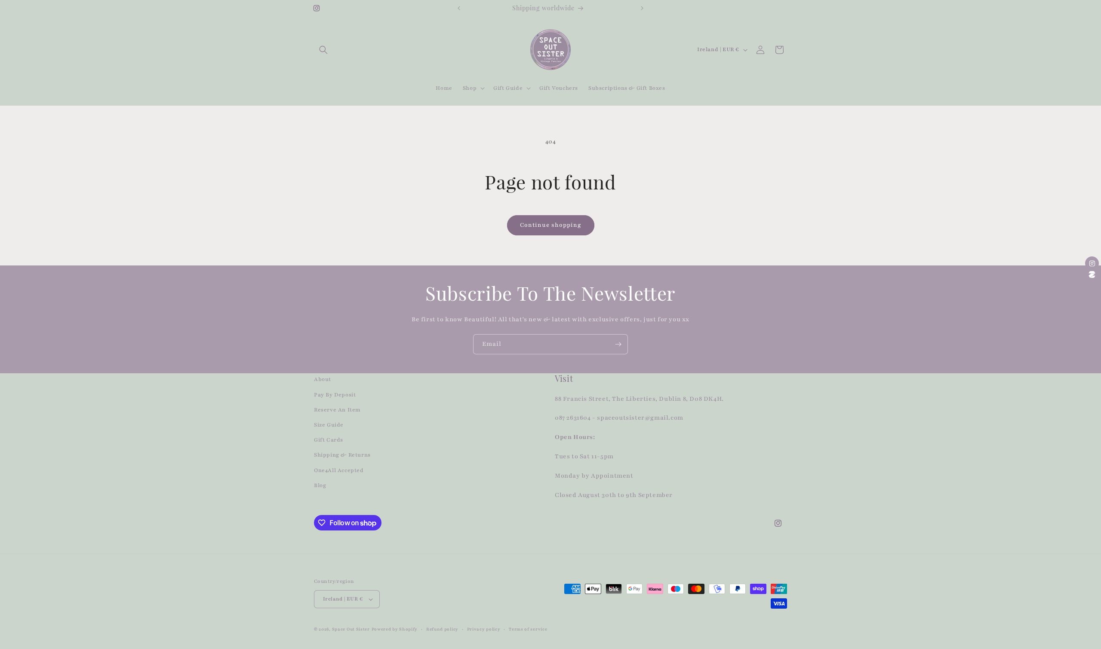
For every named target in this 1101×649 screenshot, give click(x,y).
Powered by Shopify (395, 629)
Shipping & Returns (342, 454)
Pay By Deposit (335, 394)
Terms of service (528, 629)
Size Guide (329, 424)
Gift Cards (328, 439)
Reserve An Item (337, 409)
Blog (320, 485)
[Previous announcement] (458, 8)
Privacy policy (484, 629)
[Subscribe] (618, 344)
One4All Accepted (339, 470)
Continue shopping (550, 225)
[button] (323, 49)
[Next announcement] (642, 8)
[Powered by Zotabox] (1092, 274)
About (322, 379)
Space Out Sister (351, 629)
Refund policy (442, 629)
